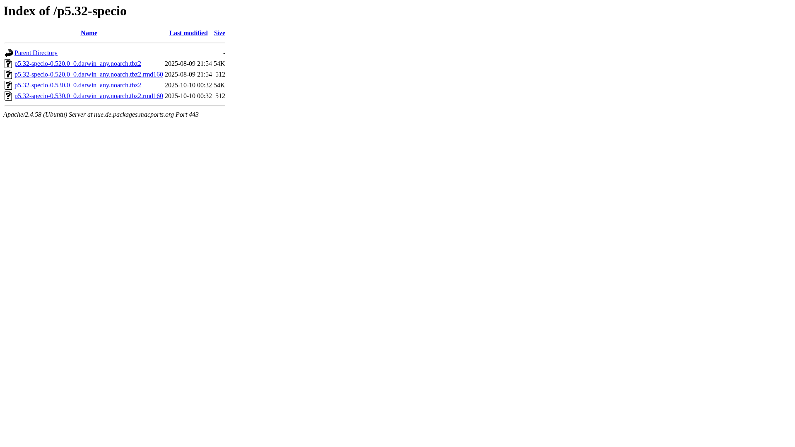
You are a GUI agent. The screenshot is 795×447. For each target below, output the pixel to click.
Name (89, 32)
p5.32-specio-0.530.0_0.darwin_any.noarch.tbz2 (77, 85)
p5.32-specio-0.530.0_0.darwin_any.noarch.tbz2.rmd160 (88, 95)
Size (219, 32)
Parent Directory (36, 52)
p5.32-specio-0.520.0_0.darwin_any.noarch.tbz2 (77, 63)
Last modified (188, 32)
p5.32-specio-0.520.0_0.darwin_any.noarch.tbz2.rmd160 (88, 74)
